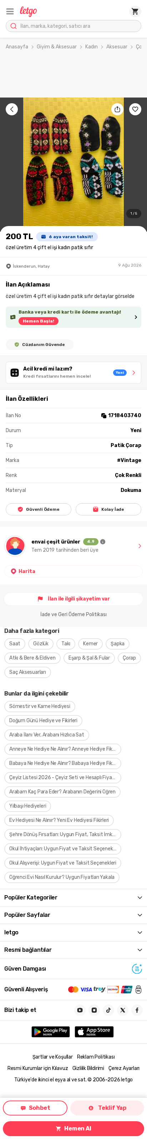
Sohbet (39, 1107)
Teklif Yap (112, 1107)
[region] (73, 165)
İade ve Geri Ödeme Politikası (73, 615)
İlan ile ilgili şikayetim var (79, 599)
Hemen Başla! (38, 321)
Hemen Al (77, 1128)
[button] (10, 11)
